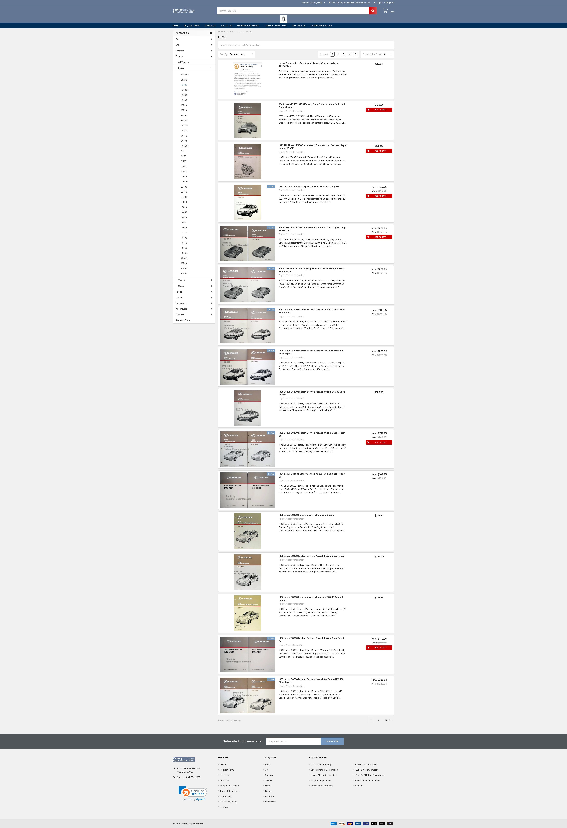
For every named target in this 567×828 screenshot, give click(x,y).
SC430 (184, 273)
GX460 (184, 135)
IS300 (183, 161)
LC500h (184, 181)
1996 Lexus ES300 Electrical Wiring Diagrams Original (307, 514)
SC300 (184, 263)
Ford (178, 39)
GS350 (184, 110)
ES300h (184, 89)
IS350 (183, 166)
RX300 (184, 237)
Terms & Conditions (275, 25)
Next (388, 719)
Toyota (179, 56)
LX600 (184, 227)
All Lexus (185, 74)
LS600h (184, 207)
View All (358, 785)
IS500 (183, 171)
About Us (226, 25)
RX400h (184, 253)
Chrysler (180, 50)
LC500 (184, 176)
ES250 (184, 79)
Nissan (179, 297)
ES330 (184, 95)
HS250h (184, 146)
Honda (179, 291)
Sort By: (224, 54)
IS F (182, 151)
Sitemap (224, 806)
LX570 (184, 222)
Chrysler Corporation (321, 780)
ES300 (184, 84)
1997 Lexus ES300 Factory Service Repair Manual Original (309, 186)
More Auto (181, 303)
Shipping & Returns (248, 25)
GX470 (184, 140)
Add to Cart (381, 110)
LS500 (184, 202)
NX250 (184, 232)
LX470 (184, 217)
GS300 (184, 105)
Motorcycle (181, 308)
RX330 (184, 242)
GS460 (184, 130)
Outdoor (180, 314)
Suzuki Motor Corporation (367, 780)
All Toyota (183, 62)
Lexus (181, 67)
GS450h (184, 125)
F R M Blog (210, 25)
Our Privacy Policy (321, 25)
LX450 (184, 212)
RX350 (184, 248)
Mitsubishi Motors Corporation (370, 774)
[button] (193, 793)
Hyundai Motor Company (366, 769)
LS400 (184, 186)
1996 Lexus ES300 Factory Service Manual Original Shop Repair (312, 555)
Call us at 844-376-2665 (188, 777)
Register (390, 2)
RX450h (184, 258)
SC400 (184, 268)
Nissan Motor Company (366, 764)
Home (176, 25)
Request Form (192, 25)
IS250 (183, 156)
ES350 (184, 100)
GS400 (184, 115)
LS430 (184, 191)
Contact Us (298, 25)
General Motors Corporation (324, 769)
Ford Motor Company (321, 764)
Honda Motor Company (322, 785)
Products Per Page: (372, 54)
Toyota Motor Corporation (323, 774)
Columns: (324, 54)
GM (177, 44)
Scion (181, 286)
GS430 (184, 120)
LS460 (184, 197)
